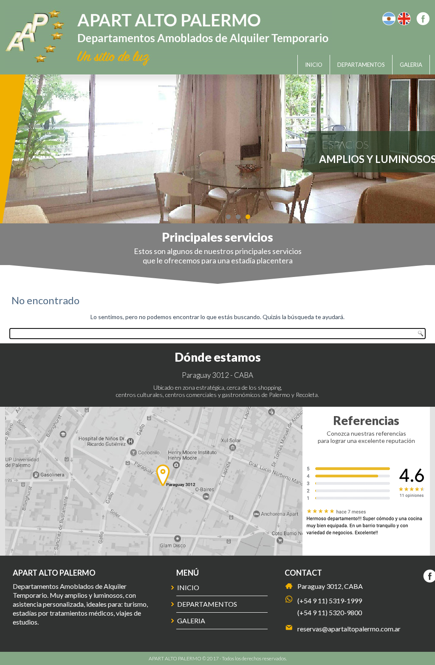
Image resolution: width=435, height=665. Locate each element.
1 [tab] (228, 216)
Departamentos (361, 64)
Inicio (313, 64)
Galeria (411, 64)
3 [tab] (248, 216)
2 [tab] (238, 216)
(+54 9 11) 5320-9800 (329, 612)
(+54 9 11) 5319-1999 (329, 601)
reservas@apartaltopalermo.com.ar (349, 629)
